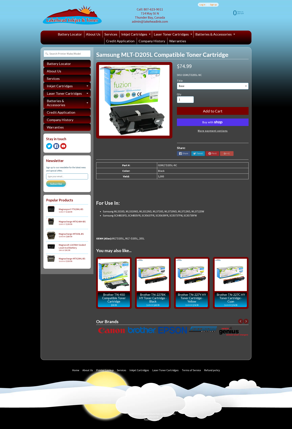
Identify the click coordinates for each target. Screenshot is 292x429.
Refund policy (212, 370)
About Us (93, 34)
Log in (202, 5)
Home (75, 370)
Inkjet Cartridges (136, 35)
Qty (179, 94)
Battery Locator (70, 34)
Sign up (213, 5)
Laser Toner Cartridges (173, 35)
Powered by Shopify (151, 420)
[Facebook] (56, 146)
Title (180, 80)
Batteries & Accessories (215, 35)
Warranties (177, 41)
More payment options (213, 130)
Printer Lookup (105, 370)
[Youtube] (63, 146)
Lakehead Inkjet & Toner (151, 414)
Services (110, 34)
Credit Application (120, 41)
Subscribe (56, 183)
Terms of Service (191, 370)
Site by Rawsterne (151, 417)
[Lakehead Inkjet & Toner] (72, 15)
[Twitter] (49, 146)
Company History (152, 41)
